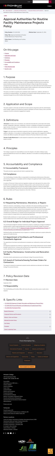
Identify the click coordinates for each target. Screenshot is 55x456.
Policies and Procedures (9, 391)
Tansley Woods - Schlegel (9, 427)
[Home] (17, 6)
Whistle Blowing (7, 401)
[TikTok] (13, 433)
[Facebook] (3, 433)
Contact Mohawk (7, 389)
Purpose (7, 53)
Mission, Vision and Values (10, 317)
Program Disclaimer (8, 393)
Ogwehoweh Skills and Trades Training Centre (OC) (15, 421)
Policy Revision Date (10, 66)
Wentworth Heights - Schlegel (10, 429)
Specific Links (8, 68)
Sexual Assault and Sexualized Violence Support (14, 399)
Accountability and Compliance (12, 62)
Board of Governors (9, 311)
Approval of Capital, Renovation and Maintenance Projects (34, 228)
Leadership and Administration (20, 10)
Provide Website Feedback (9, 394)
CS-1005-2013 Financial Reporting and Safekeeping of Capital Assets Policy (23, 305)
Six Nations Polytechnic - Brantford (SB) (12, 422)
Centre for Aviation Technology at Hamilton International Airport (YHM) (20, 419)
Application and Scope (10, 55)
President (6, 326)
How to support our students (27, 366)
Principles (7, 60)
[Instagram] (8, 433)
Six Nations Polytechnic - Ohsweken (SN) (13, 424)
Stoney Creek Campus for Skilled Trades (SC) (14, 413)
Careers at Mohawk (8, 386)
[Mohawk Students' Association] (22, 443)
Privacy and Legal (7, 404)
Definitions (7, 57)
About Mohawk (9, 10)
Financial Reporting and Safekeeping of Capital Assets (16, 229)
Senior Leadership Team (10, 329)
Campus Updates (7, 384)
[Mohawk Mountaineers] (30, 443)
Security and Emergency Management (12, 398)
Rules (6, 64)
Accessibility (6, 381)
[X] (5, 433)
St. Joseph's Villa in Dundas (10, 426)
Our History (7, 323)
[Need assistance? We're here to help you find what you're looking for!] (50, 451)
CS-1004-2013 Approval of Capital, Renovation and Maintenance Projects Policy (24, 303)
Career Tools (6, 388)
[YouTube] (11, 433)
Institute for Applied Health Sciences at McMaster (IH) (16, 411)
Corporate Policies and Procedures (35, 10)
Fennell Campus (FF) (8, 410)
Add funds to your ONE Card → (10, 383)
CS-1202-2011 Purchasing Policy (13, 307)
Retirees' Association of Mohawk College (13, 396)
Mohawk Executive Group (10, 320)
